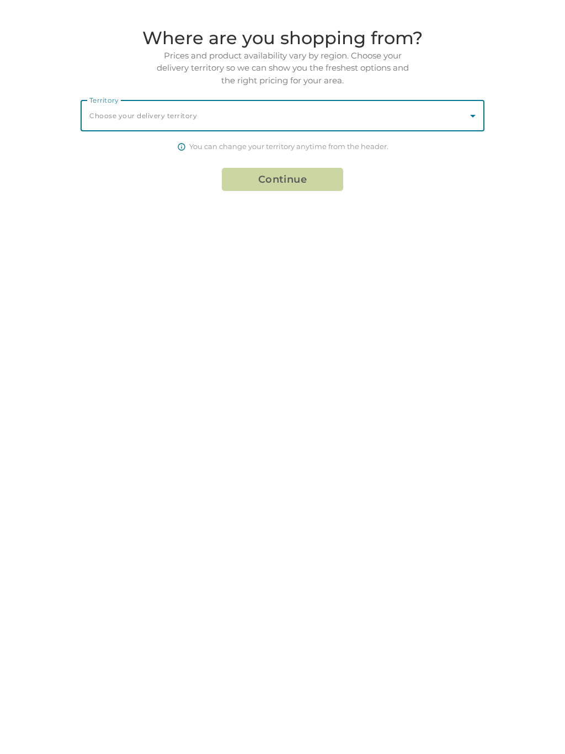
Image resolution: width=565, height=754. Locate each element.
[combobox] (282, 116)
